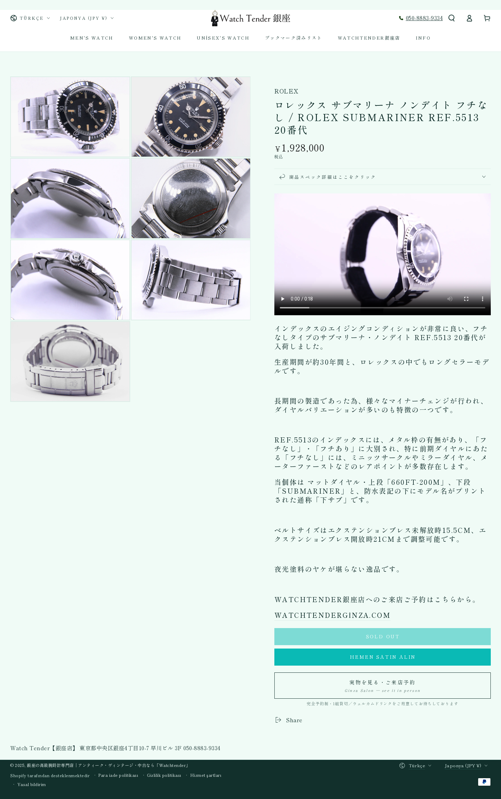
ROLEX (286, 91)
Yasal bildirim (31, 784)
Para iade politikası (118, 775)
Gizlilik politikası (164, 775)
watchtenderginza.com (332, 615)
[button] (451, 18)
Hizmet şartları (206, 775)
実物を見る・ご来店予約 (383, 686)
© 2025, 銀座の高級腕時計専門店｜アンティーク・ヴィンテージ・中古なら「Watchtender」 (100, 765)
